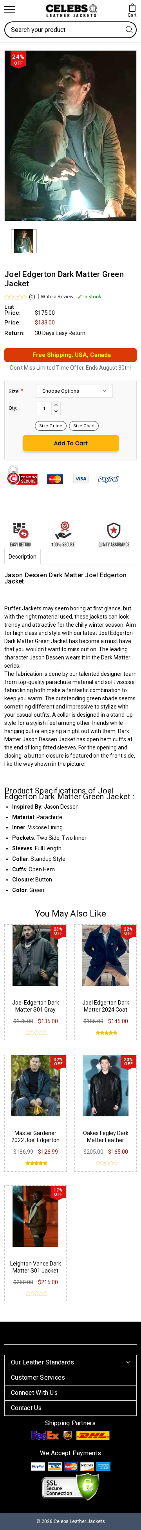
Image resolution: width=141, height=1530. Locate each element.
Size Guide (50, 425)
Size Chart (83, 425)
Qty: (13, 408)
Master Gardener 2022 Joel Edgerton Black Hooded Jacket (35, 1140)
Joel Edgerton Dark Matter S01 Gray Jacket (35, 1009)
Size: (16, 391)
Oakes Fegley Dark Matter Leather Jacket (105, 1140)
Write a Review (57, 297)
